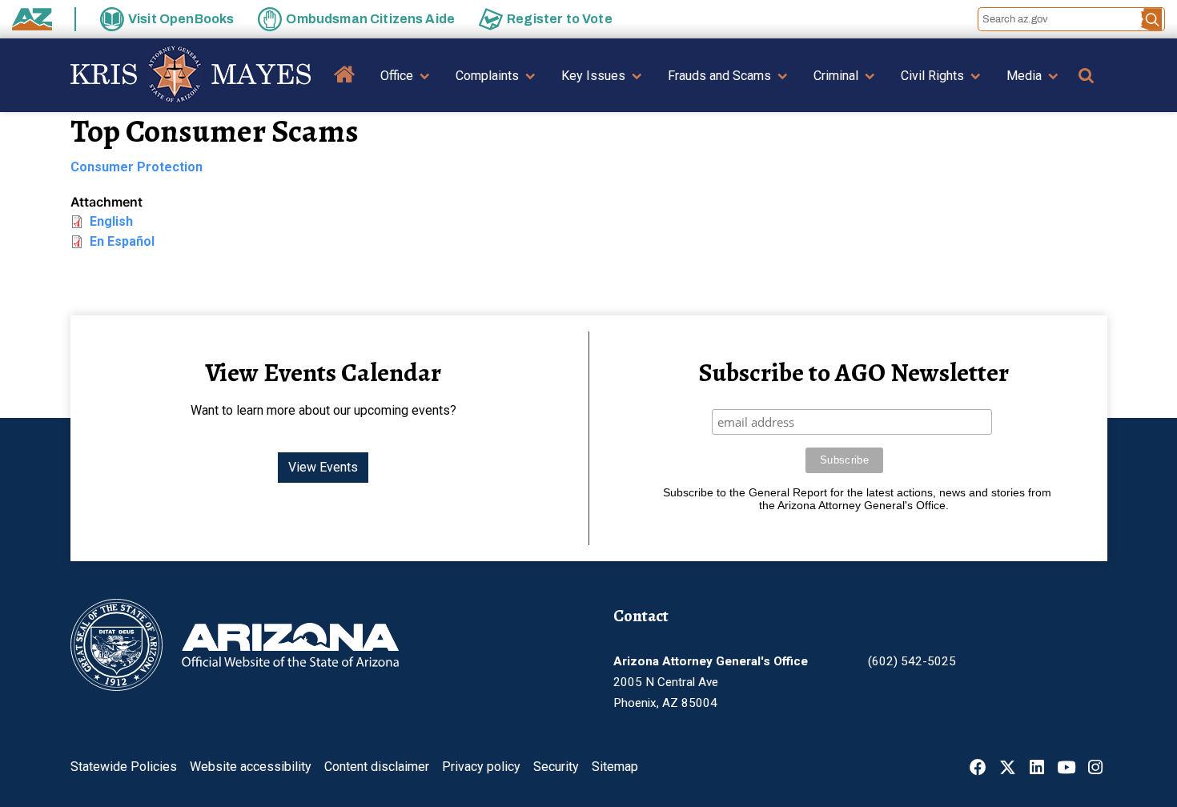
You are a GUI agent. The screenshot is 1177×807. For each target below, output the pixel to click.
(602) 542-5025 (912, 661)
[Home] (190, 75)
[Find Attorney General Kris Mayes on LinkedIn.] (1037, 769)
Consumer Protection (136, 167)
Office (396, 75)
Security (556, 766)
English (111, 221)
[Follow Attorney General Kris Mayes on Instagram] (1095, 769)
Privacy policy (481, 766)
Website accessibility (250, 766)
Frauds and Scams (719, 75)
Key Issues (593, 75)
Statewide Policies (123, 766)
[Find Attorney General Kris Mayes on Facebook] (978, 769)
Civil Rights (932, 75)
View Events (323, 467)
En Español (122, 241)
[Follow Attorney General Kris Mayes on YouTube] (1066, 769)
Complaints (487, 75)
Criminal (835, 75)
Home (345, 86)
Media (1024, 75)
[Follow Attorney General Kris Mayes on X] (1007, 769)
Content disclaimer (376, 766)
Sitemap (615, 766)
